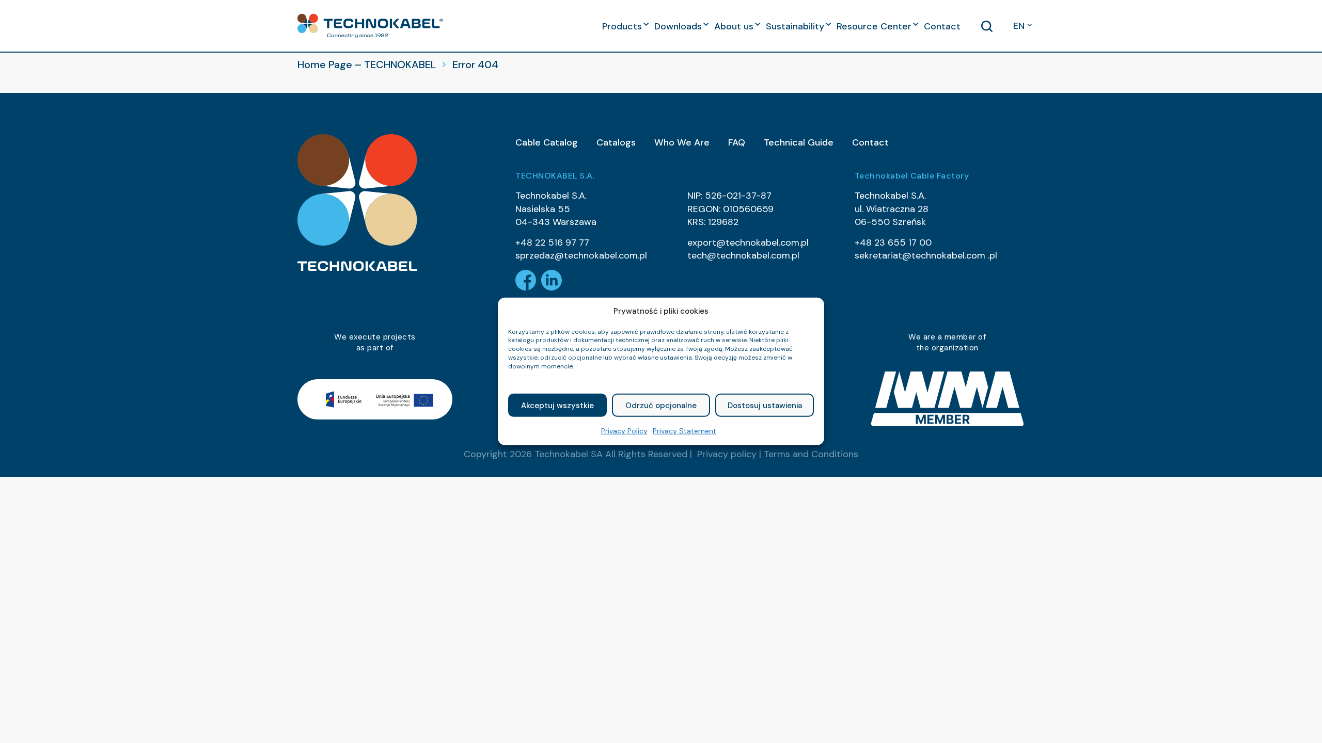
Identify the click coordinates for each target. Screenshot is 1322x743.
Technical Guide (798, 142)
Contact (942, 26)
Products (622, 26)
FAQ (736, 142)
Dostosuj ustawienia (765, 405)
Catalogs (616, 142)
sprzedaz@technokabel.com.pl (581, 255)
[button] (370, 26)
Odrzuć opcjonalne (661, 405)
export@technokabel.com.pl (748, 242)
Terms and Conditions (811, 454)
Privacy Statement (684, 430)
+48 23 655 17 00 (893, 242)
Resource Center (874, 26)
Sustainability (795, 26)
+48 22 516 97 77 (552, 242)
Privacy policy (727, 454)
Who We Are (682, 142)
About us (733, 26)
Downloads (678, 26)
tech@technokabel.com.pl (743, 255)
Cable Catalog (546, 142)
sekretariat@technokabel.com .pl (926, 255)
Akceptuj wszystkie (557, 405)
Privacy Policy (624, 430)
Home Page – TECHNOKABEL (366, 64)
